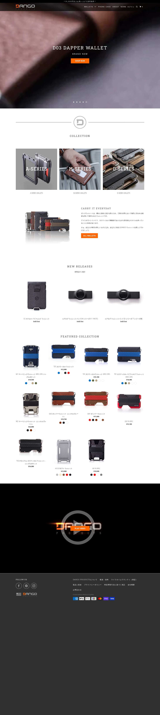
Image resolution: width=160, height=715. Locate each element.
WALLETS (89, 7)
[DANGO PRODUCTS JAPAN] (27, 7)
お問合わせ (77, 590)
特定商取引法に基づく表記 (114, 585)
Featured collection (80, 336)
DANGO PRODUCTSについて (85, 580)
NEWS (123, 7)
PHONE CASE (104, 7)
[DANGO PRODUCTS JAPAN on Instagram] (34, 586)
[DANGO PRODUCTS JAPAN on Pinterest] (26, 586)
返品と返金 (77, 585)
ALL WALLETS (89, 235)
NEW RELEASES (80, 266)
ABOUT (116, 7)
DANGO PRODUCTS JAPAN (86, 595)
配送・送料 (104, 580)
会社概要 (131, 585)
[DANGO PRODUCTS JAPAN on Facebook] (19, 586)
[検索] (137, 6)
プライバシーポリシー (93, 585)
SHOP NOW (80, 61)
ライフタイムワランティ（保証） (124, 580)
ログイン (130, 7)
